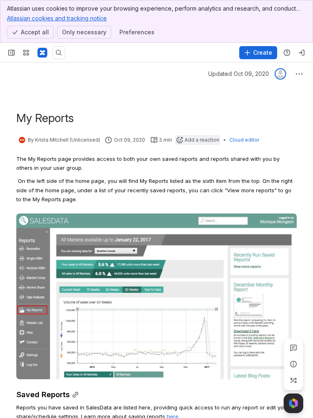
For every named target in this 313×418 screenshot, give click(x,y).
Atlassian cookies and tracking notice (57, 18)
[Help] (286, 52)
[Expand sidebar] (11, 52)
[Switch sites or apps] (26, 52)
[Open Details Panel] (293, 364)
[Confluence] (42, 52)
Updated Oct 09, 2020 (238, 73)
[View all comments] (293, 347)
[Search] (58, 52)
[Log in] (301, 52)
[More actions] (299, 73)
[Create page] (293, 380)
